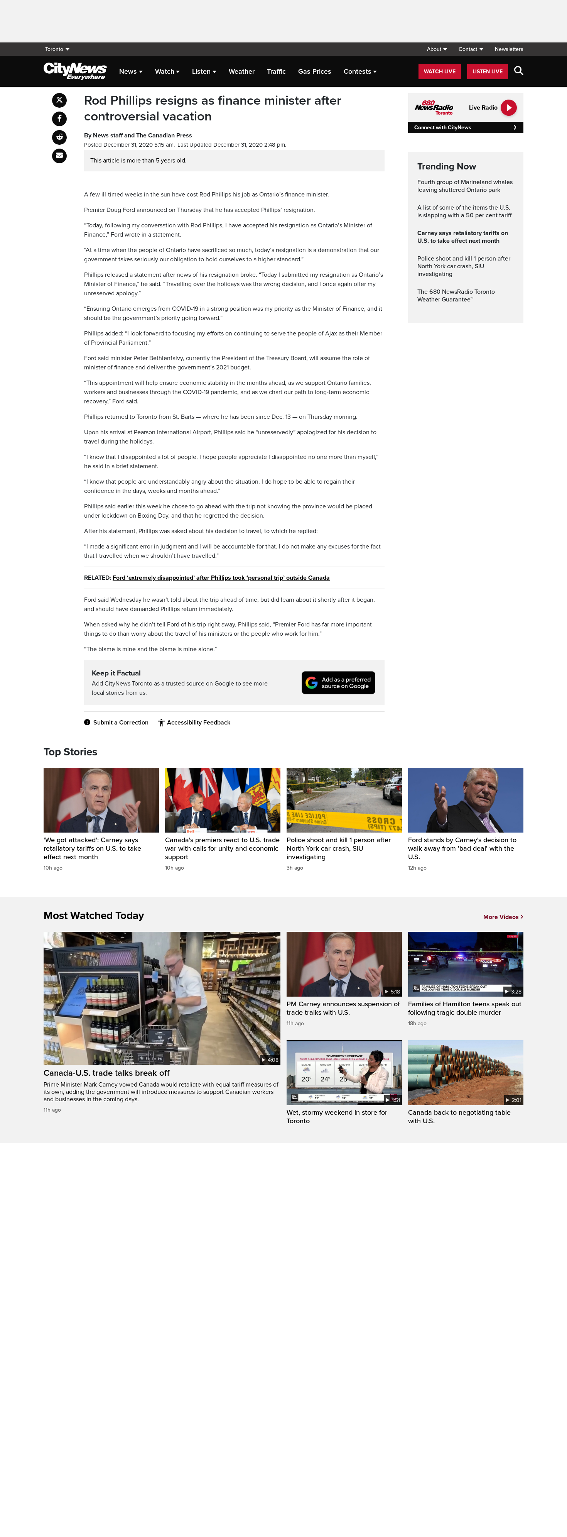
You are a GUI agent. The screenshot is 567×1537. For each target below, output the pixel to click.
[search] (518, 71)
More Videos (501, 917)
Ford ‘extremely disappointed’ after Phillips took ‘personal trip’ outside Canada (221, 578)
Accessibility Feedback (198, 722)
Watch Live (440, 71)
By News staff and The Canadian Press (138, 135)
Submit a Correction (120, 722)
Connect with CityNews (442, 127)
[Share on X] (59, 100)
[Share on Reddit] (59, 137)
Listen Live (487, 71)
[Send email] (59, 156)
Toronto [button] (54, 49)
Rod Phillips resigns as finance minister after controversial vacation (212, 108)
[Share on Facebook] (59, 119)
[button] (437, 49)
